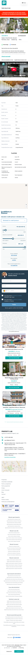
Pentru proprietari (6, 486)
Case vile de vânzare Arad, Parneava (14, 539)
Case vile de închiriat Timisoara (14, 591)
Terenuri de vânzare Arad (14, 546)
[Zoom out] (26, 207)
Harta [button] (25, 31)
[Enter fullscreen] (26, 185)
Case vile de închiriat (14, 587)
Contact (4, 494)
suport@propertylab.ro (9, 440)
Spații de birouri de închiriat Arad (14, 606)
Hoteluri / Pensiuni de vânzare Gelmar (14, 620)
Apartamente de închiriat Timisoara (14, 584)
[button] (2, 25)
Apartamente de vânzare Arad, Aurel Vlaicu (14, 527)
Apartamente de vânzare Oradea (14, 522)
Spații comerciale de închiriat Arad (14, 602)
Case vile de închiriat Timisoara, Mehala (14, 596)
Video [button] (13, 31)
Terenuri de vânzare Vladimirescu (14, 554)
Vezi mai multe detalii (14, 358)
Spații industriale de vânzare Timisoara (14, 565)
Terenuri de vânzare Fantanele (14, 549)
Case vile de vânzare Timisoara (14, 534)
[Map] (14, 196)
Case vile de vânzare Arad (14, 532)
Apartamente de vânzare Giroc (14, 526)
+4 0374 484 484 (8, 437)
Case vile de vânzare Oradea (14, 536)
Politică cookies (5, 499)
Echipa (3, 488)
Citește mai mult (6, 56)
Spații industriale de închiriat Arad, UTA (14, 608)
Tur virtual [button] (19, 31)
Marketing (21, 647)
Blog (3, 492)
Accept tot (19, 651)
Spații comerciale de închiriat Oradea (14, 604)
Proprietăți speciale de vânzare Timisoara (14, 618)
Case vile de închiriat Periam (14, 594)
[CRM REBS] (17, 637)
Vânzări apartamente (14, 517)
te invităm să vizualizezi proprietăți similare (14, 14)
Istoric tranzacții (5, 490)
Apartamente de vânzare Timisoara (14, 520)
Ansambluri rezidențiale (7, 481)
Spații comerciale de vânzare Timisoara (14, 563)
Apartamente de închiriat (14, 573)
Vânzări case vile (14, 531)
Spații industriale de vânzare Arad (14, 561)
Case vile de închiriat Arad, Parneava (14, 592)
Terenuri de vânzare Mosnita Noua (14, 548)
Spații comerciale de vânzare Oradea (14, 566)
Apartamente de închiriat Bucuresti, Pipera (14, 582)
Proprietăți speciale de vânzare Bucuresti (14, 616)
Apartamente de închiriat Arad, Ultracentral (14, 579)
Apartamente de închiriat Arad (14, 575)
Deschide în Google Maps (10, 457)
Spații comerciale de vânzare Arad (14, 559)
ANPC (3, 497)
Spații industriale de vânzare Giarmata (14, 568)
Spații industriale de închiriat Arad (14, 601)
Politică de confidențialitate (8, 501)
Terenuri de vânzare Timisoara (14, 553)
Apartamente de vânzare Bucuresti (14, 524)
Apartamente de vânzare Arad (14, 519)
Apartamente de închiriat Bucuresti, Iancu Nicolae (14, 580)
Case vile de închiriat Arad (14, 589)
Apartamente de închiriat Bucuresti (14, 577)
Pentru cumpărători (6, 484)
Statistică (15, 647)
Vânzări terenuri (14, 544)
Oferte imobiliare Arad (7, 59)
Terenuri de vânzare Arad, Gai (14, 551)
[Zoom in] (26, 205)
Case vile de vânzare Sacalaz (14, 541)
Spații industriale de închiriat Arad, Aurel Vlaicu (14, 609)
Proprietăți (4, 479)
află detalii (17, 645)
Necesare (8, 647)
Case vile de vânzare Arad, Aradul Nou (14, 537)
